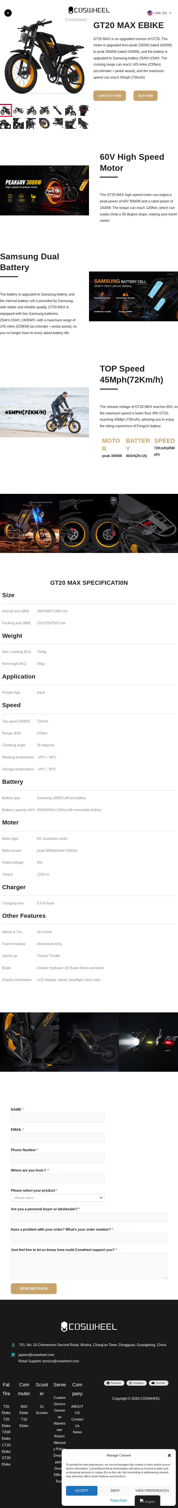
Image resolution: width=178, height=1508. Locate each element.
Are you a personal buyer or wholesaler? (45, 1209)
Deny (115, 1490)
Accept (81, 1490)
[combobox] (58, 1198)
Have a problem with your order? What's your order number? (62, 1229)
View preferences (152, 1490)
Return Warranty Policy (59, 1442)
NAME (17, 1109)
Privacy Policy (118, 1500)
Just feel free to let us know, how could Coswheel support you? (64, 1250)
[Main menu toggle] (8, 13)
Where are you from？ (30, 1170)
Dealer (59, 1468)
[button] (169, 1455)
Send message (34, 1288)
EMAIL (17, 1129)
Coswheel (76, 19)
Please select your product (34, 1190)
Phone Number (24, 1150)
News (77, 1432)
